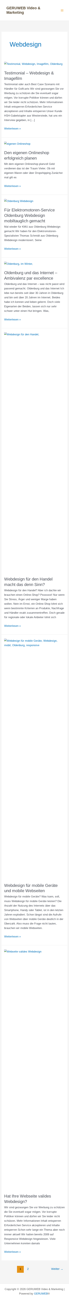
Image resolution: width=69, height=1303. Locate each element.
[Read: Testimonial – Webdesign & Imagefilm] (33, 63)
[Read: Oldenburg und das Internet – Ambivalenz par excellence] (18, 263)
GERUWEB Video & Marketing (23, 10)
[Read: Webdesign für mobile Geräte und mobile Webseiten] (34, 758)
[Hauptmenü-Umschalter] (62, 10)
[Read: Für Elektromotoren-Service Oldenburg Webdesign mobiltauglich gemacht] (18, 200)
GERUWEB (41, 1293)
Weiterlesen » (12, 129)
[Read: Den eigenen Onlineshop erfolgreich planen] (17, 143)
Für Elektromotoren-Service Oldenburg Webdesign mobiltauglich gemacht (29, 215)
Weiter (57, 1269)
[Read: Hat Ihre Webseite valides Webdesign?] (34, 1069)
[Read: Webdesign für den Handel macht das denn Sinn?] (34, 452)
